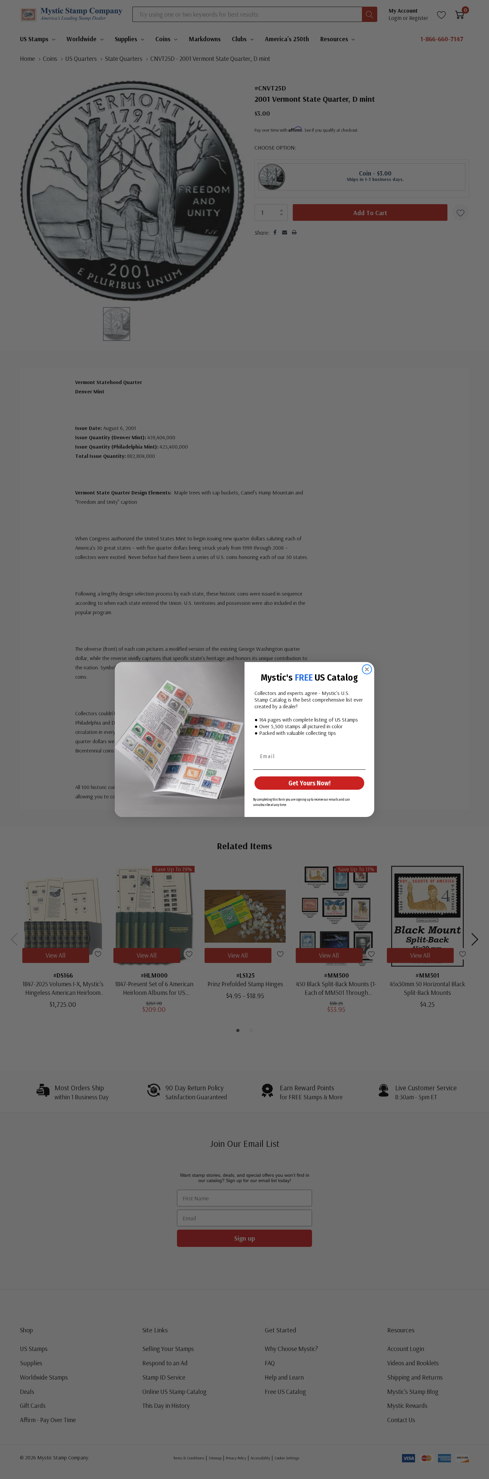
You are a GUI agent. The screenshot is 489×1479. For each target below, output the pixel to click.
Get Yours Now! (309, 783)
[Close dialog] (367, 669)
